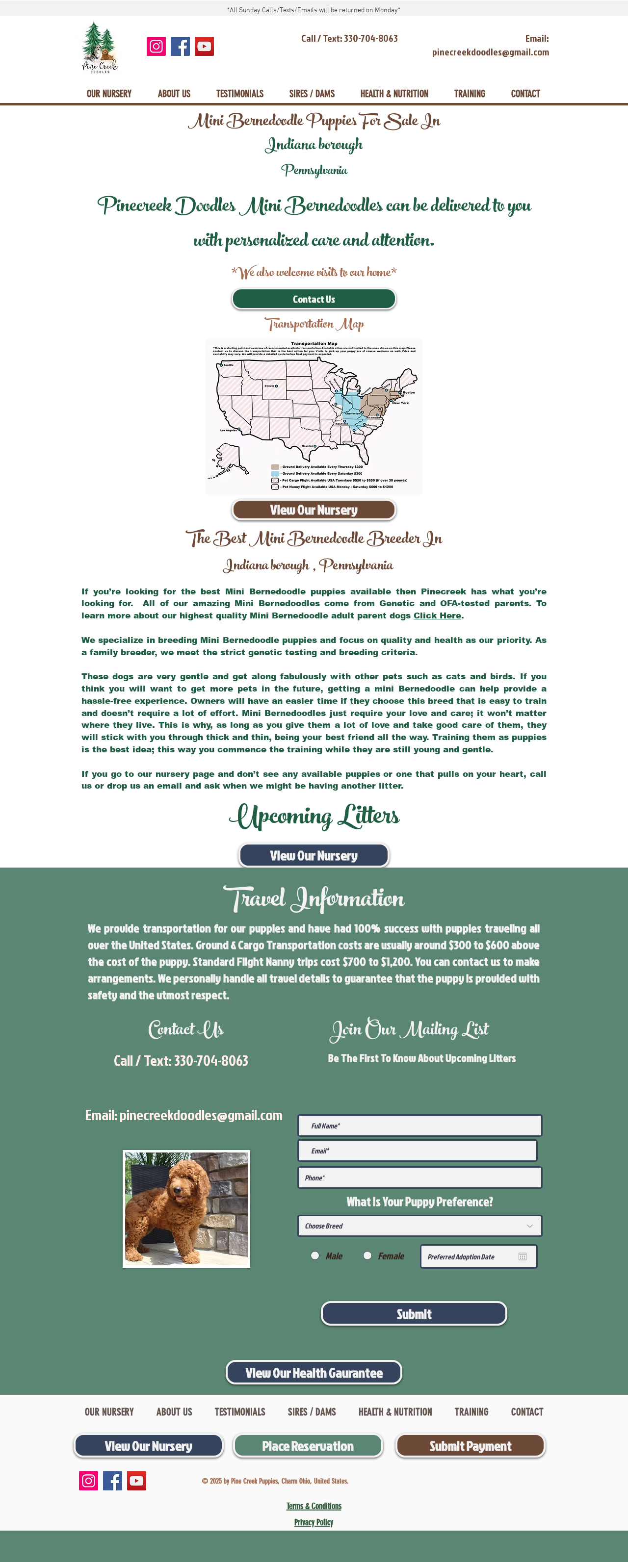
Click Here (437, 615)
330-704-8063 (211, 1060)
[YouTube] (204, 46)
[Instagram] (156, 46)
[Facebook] (180, 46)
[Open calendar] (522, 1256)
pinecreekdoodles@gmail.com (201, 1114)
